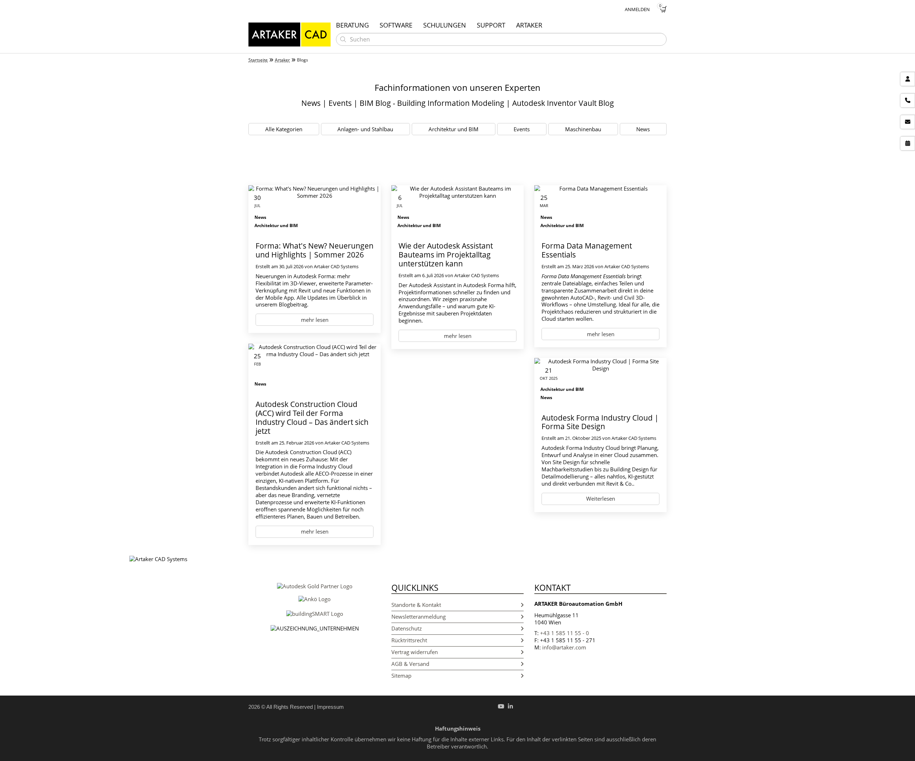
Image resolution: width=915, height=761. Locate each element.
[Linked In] (510, 706)
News (643, 129)
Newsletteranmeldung (418, 616)
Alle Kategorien (283, 129)
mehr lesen (314, 319)
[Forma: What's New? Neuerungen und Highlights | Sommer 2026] (314, 209)
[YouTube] (501, 706)
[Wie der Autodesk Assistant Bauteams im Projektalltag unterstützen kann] (457, 209)
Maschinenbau (583, 129)
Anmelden (637, 9)
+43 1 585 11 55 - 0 (564, 633)
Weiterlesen (600, 498)
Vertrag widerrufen (414, 652)
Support (491, 25)
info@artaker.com (564, 647)
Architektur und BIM (454, 129)
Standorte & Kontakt (416, 604)
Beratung (352, 25)
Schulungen (444, 25)
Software (396, 25)
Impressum (330, 707)
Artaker (529, 25)
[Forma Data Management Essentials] (600, 209)
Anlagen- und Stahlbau (365, 129)
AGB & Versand (410, 663)
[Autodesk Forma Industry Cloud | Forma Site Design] (600, 382)
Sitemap (401, 675)
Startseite (258, 60)
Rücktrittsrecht (409, 640)
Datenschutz (406, 628)
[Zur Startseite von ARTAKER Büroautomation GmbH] (289, 34)
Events (522, 129)
